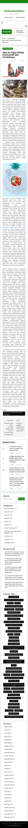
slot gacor (7, 691)
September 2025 (8, 759)
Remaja (7, 688)
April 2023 (6, 801)
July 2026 (6, 730)
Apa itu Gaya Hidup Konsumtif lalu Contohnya (13, 413)
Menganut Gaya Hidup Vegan (14, 668)
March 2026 (7, 742)
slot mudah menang (14, 707)
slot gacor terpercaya (14, 694)
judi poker (6, 518)
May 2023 (6, 798)
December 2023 (8, 781)
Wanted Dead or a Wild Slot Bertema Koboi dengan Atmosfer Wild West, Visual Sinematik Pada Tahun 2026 (16, 481)
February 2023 (8, 807)
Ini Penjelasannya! (14, 657)
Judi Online (5, 99)
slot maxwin (13, 701)
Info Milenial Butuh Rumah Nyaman (14, 654)
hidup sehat (14, 651)
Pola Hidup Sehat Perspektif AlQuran (13, 677)
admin (5, 60)
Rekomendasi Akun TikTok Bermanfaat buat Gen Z (14, 685)
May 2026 (6, 736)
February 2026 (8, 746)
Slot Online (7, 539)
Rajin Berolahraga (14, 681)
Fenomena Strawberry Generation (14, 606)
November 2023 (8, 785)
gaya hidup (19, 609)
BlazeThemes (17, 825)
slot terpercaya (13, 713)
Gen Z (17, 634)
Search (21, 499)
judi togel (6, 524)
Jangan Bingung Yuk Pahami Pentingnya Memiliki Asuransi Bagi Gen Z (13, 661)
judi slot (6, 521)
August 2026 (7, 726)
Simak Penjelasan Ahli (17, 688)
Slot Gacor (7, 536)
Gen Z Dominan (14, 637)
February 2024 (8, 775)
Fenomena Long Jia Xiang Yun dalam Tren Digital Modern (16, 448)
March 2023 (7, 804)
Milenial (6, 674)
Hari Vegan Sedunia (14, 643)
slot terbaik (18, 710)
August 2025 (7, 762)
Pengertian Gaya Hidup (17, 674)
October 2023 (7, 788)
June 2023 (7, 794)
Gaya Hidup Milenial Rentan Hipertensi (14, 621)
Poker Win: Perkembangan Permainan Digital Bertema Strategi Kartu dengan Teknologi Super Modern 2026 (20, 31)
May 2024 (6, 765)
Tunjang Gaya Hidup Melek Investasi (13, 716)
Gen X (10, 634)
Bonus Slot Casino (9, 508)
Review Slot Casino (9, 528)
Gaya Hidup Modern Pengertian (13, 625)
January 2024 (7, 778)
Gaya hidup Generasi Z (14, 612)
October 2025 (7, 755)
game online (7, 511)
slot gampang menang (14, 698)
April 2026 (6, 739)
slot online (9, 710)
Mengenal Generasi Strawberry (13, 671)
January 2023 (7, 810)
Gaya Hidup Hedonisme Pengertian (14, 615)
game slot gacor (9, 609)
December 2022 (8, 814)
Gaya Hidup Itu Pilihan (13, 618)
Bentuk (17, 603)
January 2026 (7, 749)
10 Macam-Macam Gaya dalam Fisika (14, 600)
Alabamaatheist (14, 11)
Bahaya (10, 603)
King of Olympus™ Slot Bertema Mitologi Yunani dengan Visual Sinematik (17, 470)
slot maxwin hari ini (14, 704)
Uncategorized (7, 48)
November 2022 (8, 817)
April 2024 (6, 768)
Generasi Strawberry (14, 628)
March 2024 (7, 772)
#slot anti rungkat (13, 596)
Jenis (14, 665)
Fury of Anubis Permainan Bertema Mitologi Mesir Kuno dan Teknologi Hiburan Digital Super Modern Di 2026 (14, 577)
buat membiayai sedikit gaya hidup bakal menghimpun (14, 227)
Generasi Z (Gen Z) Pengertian (14, 631)
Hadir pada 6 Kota (13, 640)
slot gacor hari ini (18, 691)
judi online (6, 515)
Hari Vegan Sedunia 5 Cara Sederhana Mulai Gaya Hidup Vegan (13, 647)
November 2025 (8, 752)
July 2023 (6, 791)
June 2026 (7, 733)
